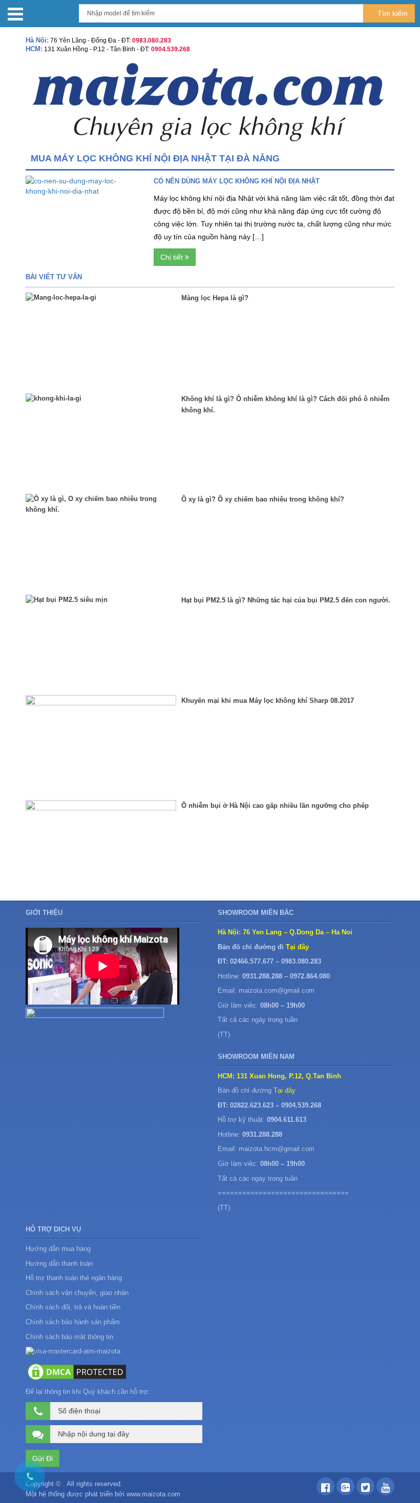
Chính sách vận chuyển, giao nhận (77, 1293)
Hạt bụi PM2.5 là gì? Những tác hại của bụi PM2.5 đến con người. (285, 600)
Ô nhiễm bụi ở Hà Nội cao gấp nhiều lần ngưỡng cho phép (275, 805)
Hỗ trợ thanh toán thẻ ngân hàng (74, 1278)
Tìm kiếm (391, 13)
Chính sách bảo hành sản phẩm (74, 1322)
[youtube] (385, 1489)
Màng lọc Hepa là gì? (214, 298)
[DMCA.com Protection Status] (77, 1371)
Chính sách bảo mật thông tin (69, 1337)
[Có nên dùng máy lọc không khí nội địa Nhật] (82, 209)
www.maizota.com (153, 1494)
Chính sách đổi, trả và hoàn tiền (73, 1307)
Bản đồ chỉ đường (257, 1090)
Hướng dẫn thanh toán (59, 1263)
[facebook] (325, 1489)
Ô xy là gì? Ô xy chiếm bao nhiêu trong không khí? (262, 499)
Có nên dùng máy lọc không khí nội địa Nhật (237, 181)
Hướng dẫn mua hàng (58, 1248)
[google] (345, 1489)
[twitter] (365, 1489)
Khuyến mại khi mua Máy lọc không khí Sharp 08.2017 (267, 700)
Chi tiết (172, 257)
